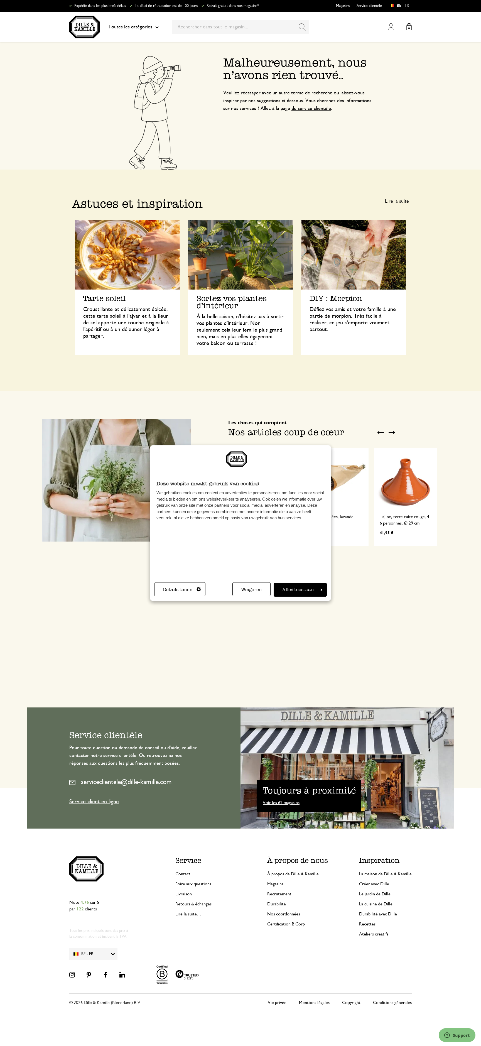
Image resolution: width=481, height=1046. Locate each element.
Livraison (183, 894)
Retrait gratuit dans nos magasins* (233, 6)
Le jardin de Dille (375, 894)
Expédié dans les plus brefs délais (100, 6)
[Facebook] (105, 975)
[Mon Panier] (409, 26)
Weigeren (251, 589)
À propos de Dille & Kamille (293, 874)
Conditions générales (392, 1002)
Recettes (367, 924)
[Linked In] (122, 975)
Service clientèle (369, 6)
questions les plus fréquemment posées (138, 763)
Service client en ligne (94, 801)
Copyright (351, 1002)
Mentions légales (314, 1002)
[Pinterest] (89, 975)
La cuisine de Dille (375, 904)
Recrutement (279, 894)
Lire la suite (397, 201)
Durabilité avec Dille (378, 914)
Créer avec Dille (374, 884)
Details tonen (178, 589)
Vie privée (277, 1002)
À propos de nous (297, 860)
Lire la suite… (188, 914)
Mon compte (391, 26)
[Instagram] (72, 975)
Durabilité (276, 904)
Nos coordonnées (283, 914)
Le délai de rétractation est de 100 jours (166, 6)
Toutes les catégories (130, 27)
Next (391, 432)
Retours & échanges (193, 904)
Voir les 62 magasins (281, 802)
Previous (380, 432)
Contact (182, 874)
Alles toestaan (298, 589)
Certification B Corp (286, 924)
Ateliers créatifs (373, 934)
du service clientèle (311, 108)
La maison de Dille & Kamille (385, 874)
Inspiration (379, 860)
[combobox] (240, 27)
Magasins (343, 6)
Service (188, 860)
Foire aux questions (193, 884)
